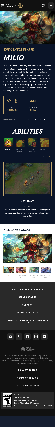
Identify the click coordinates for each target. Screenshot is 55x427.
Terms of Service (27, 378)
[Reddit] (44, 336)
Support (27, 305)
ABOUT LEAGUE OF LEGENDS (27, 289)
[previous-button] (43, 157)
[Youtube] (10, 336)
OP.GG (23, 119)
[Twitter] (19, 336)
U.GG (30, 119)
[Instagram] (36, 336)
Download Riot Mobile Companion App (27, 321)
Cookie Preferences (28, 385)
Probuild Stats (40, 119)
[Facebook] (27, 336)
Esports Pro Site (27, 312)
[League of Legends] (20, 5)
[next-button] (49, 157)
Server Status (27, 297)
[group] (26, 145)
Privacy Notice (27, 370)
